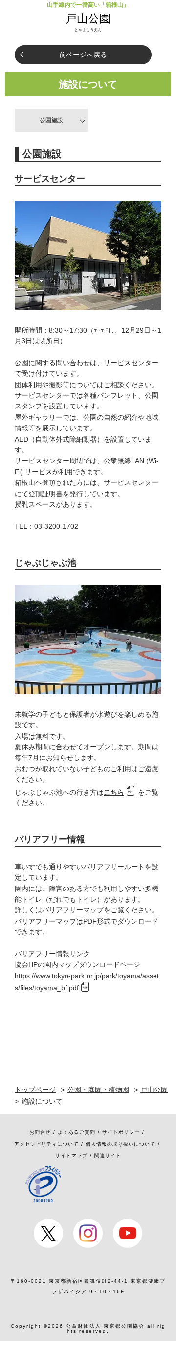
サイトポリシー (121, 1132)
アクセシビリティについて (46, 1144)
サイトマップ (71, 1155)
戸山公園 (88, 18)
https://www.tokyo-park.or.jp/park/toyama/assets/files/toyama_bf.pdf (87, 982)
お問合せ (40, 1132)
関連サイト (107, 1155)
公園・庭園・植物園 (98, 1089)
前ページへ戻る (83, 54)
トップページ (35, 1089)
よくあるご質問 (76, 1132)
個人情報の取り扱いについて (120, 1144)
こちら (114, 792)
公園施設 (51, 120)
